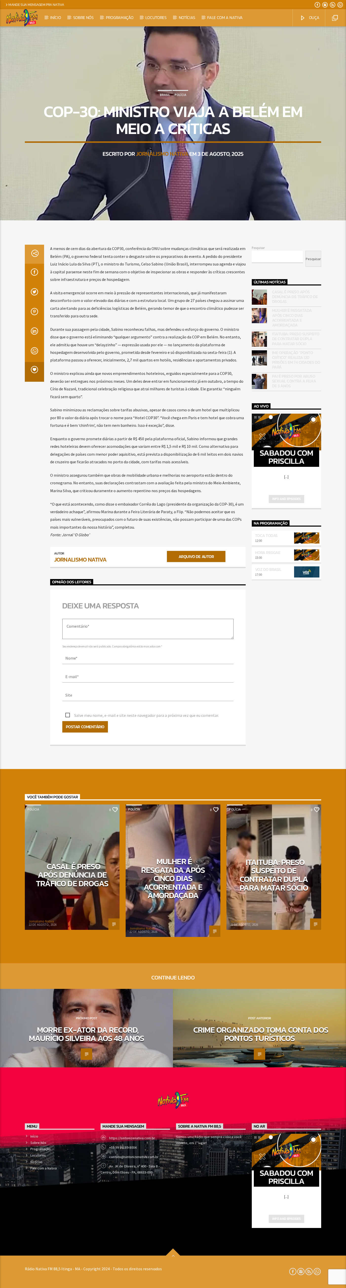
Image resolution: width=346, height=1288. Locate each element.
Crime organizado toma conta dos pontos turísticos (260, 1034)
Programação (119, 17)
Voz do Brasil (268, 569)
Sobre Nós (83, 17)
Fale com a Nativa (225, 17)
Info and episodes (286, 498)
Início (55, 17)
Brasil (165, 95)
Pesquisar (258, 248)
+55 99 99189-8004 (123, 1147)
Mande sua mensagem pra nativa (36, 4)
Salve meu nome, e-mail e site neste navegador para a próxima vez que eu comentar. (146, 715)
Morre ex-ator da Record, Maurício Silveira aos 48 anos (86, 1034)
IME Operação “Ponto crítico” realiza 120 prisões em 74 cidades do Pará (296, 360)
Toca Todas (266, 535)
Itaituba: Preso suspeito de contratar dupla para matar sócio (295, 339)
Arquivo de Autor (196, 556)
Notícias (187, 17)
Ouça (313, 17)
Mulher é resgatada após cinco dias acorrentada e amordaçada (292, 318)
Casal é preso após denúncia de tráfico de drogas (295, 297)
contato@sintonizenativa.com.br (134, 1157)
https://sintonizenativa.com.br (132, 1138)
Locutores (155, 17)
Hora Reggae (267, 552)
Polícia (180, 95)
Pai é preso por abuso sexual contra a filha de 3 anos (294, 381)
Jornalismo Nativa (162, 153)
